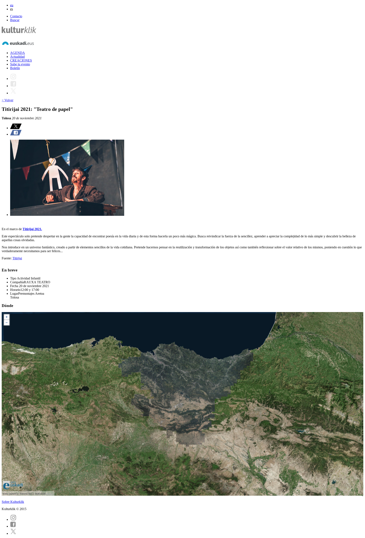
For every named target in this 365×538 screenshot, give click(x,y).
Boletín (15, 68)
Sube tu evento (20, 64)
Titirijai (17, 258)
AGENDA (17, 53)
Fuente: (7, 258)
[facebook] (13, 526)
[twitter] (13, 533)
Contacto (16, 16)
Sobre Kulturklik (13, 502)
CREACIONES (21, 60)
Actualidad (17, 56)
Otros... (49, 494)
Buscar (14, 20)
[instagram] (13, 519)
